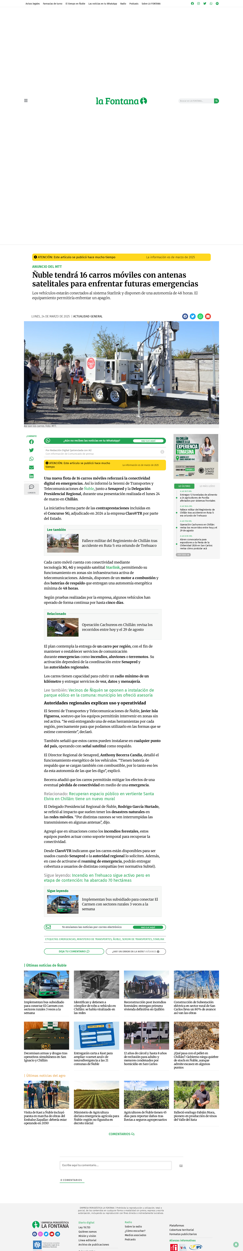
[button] (185, 316)
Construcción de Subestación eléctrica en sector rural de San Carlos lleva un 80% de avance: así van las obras (195, 1007)
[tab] (184, 486)
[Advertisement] (121, 219)
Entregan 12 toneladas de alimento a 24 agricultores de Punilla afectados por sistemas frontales (198, 497)
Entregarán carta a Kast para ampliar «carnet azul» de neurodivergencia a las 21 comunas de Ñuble (93, 1058)
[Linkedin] (57, 1234)
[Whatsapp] (211, 3)
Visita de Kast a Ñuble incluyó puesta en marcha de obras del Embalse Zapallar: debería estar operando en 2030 (45, 1117)
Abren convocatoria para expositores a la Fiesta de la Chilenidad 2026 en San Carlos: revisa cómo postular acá (196, 544)
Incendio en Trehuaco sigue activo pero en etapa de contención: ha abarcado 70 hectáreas (97, 878)
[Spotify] (217, 3)
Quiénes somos (88, 1231)
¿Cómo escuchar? (135, 1230)
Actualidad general (103, 248)
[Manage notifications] (236, 1244)
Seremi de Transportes (137, 939)
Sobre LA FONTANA (151, 3)
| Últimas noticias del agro (44, 1075)
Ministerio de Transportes (94, 939)
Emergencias (67, 939)
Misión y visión (87, 1236)
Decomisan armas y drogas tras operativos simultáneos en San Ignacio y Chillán (45, 1056)
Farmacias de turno (52, 3)
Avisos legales (33, 3)
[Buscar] (216, 100)
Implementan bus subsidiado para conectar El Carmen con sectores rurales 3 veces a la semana (44, 1007)
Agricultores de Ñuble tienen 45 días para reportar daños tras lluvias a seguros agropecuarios (145, 1115)
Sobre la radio (133, 1226)
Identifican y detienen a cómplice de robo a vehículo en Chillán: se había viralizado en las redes (95, 1007)
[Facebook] (192, 3)
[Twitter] (205, 3)
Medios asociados (135, 1235)
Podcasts (133, 3)
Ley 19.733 (84, 1227)
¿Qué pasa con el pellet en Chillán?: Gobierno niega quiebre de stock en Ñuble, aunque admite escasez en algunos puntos (196, 1060)
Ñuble (89, 488)
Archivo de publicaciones (94, 1244)
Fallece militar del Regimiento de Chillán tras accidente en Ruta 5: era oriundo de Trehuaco (197, 512)
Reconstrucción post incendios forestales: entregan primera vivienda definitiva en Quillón (145, 1005)
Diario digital (86, 1222)
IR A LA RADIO (208, 248)
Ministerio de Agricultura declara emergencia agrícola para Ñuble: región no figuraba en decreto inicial (96, 1117)
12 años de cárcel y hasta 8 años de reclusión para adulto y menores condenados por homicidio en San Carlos (145, 1058)
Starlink (158, 939)
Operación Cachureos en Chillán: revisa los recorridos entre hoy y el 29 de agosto (198, 527)
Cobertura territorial (181, 1229)
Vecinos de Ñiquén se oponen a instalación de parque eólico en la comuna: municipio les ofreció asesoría (99, 693)
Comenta (31, 493)
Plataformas (176, 1225)
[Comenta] (31, 486)
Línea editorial (87, 1240)
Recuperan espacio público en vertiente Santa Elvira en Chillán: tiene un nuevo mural (99, 796)
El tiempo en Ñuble (75, 3)
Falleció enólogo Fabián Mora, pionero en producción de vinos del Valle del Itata (195, 1115)
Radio (123, 3)
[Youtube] (51, 1234)
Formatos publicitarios (183, 1234)
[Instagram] (199, 3)
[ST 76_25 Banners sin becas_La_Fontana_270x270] (196, 477)
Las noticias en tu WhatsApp (102, 3)
